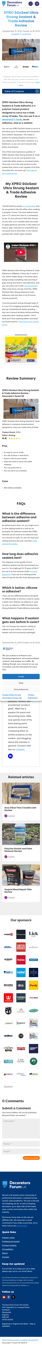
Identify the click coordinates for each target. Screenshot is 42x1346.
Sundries (15, 34)
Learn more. (22, 1225)
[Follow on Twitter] (13, 1297)
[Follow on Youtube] (4, 1297)
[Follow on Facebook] (8, 1297)
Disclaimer (32, 1340)
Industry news (8, 1237)
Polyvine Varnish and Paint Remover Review (18, 850)
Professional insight (11, 1241)
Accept (21, 676)
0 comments (25, 34)
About (5, 1253)
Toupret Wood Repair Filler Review (18, 890)
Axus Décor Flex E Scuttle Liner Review (20, 809)
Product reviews (9, 1245)
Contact (5, 1257)
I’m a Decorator (28, 206)
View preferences (21, 689)
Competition (7, 1249)
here (27, 1285)
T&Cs (4, 1340)
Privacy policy (13, 1340)
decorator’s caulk (12, 119)
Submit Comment (31, 1158)
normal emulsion (31, 286)
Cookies (24, 1340)
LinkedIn (20, 749)
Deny (21, 683)
